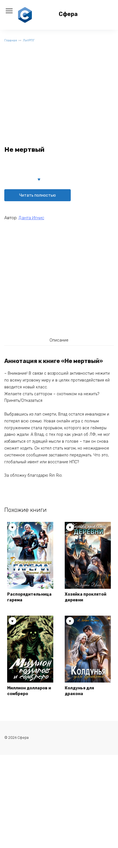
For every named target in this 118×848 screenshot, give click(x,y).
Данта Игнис (31, 217)
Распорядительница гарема (29, 597)
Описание (59, 340)
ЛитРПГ (29, 40)
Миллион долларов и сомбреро (29, 691)
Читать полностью (37, 195)
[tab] (59, 340)
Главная (10, 40)
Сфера (68, 14)
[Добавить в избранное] (39, 179)
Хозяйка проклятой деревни (85, 597)
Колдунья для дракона (79, 691)
